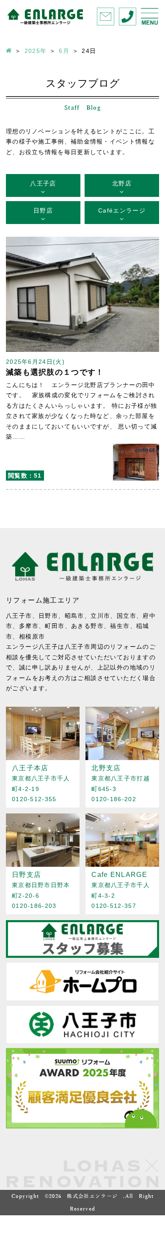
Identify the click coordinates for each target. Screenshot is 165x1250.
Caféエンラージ (122, 210)
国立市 (126, 615)
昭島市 (74, 615)
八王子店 (43, 183)
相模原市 (32, 636)
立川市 (100, 615)
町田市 (54, 625)
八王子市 (19, 615)
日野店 (43, 210)
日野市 (48, 615)
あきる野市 (87, 625)
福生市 (119, 625)
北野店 (122, 183)
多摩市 (28, 625)
